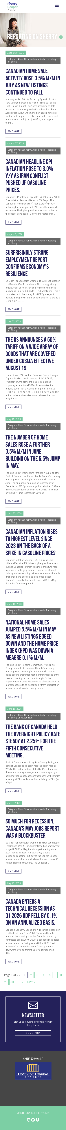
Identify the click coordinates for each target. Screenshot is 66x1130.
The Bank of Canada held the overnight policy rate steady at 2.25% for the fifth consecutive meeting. (33, 741)
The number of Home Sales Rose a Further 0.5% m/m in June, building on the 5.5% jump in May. (33, 451)
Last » (31, 982)
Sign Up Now (33, 1033)
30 (12, 982)
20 (6, 982)
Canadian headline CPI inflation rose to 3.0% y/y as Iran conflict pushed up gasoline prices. (29, 175)
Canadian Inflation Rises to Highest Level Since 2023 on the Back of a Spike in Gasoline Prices (32, 542)
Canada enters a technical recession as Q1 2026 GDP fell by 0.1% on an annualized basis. (31, 912)
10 (60, 975)
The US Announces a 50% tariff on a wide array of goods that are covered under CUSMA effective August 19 (32, 353)
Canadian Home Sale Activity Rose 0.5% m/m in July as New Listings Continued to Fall (33, 81)
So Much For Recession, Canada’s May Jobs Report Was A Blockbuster (32, 828)
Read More (13, 131)
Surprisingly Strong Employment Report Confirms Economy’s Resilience (27, 263)
